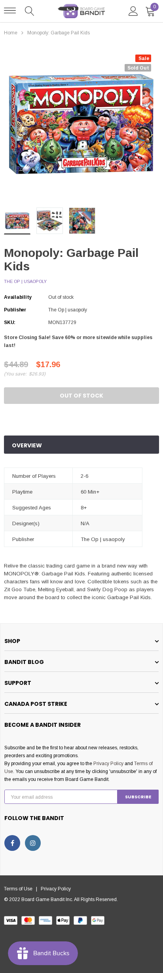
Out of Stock (81, 396)
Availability (18, 297)
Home (10, 33)
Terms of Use (20, 889)
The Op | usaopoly (25, 281)
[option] (81, 124)
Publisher (15, 310)
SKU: (9, 322)
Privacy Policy (108, 763)
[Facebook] (12, 843)
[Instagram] (33, 843)
